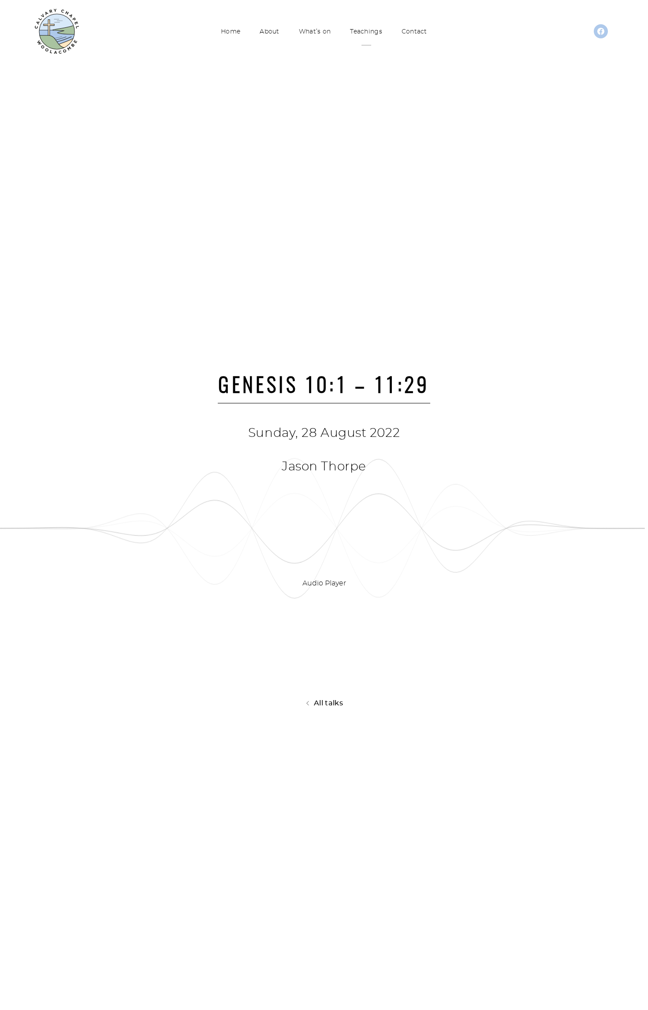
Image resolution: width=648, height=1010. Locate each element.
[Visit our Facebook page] (601, 34)
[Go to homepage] (57, 31)
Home (230, 32)
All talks (328, 703)
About (269, 32)
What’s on (315, 32)
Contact (414, 32)
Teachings (366, 32)
